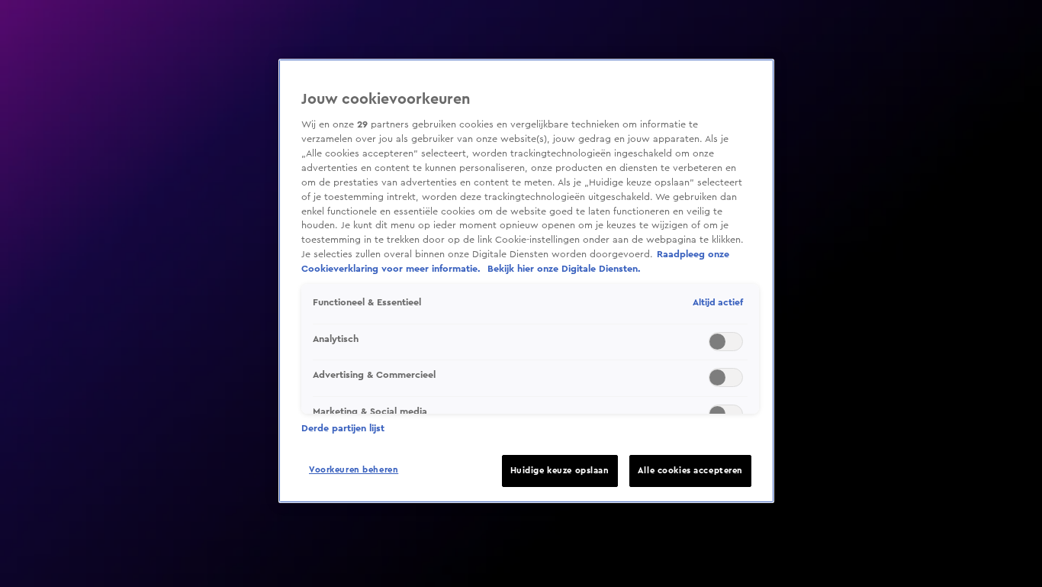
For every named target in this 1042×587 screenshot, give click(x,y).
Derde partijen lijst (342, 428)
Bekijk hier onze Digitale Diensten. (564, 268)
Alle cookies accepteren (690, 470)
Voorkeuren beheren (353, 470)
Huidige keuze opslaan (559, 470)
